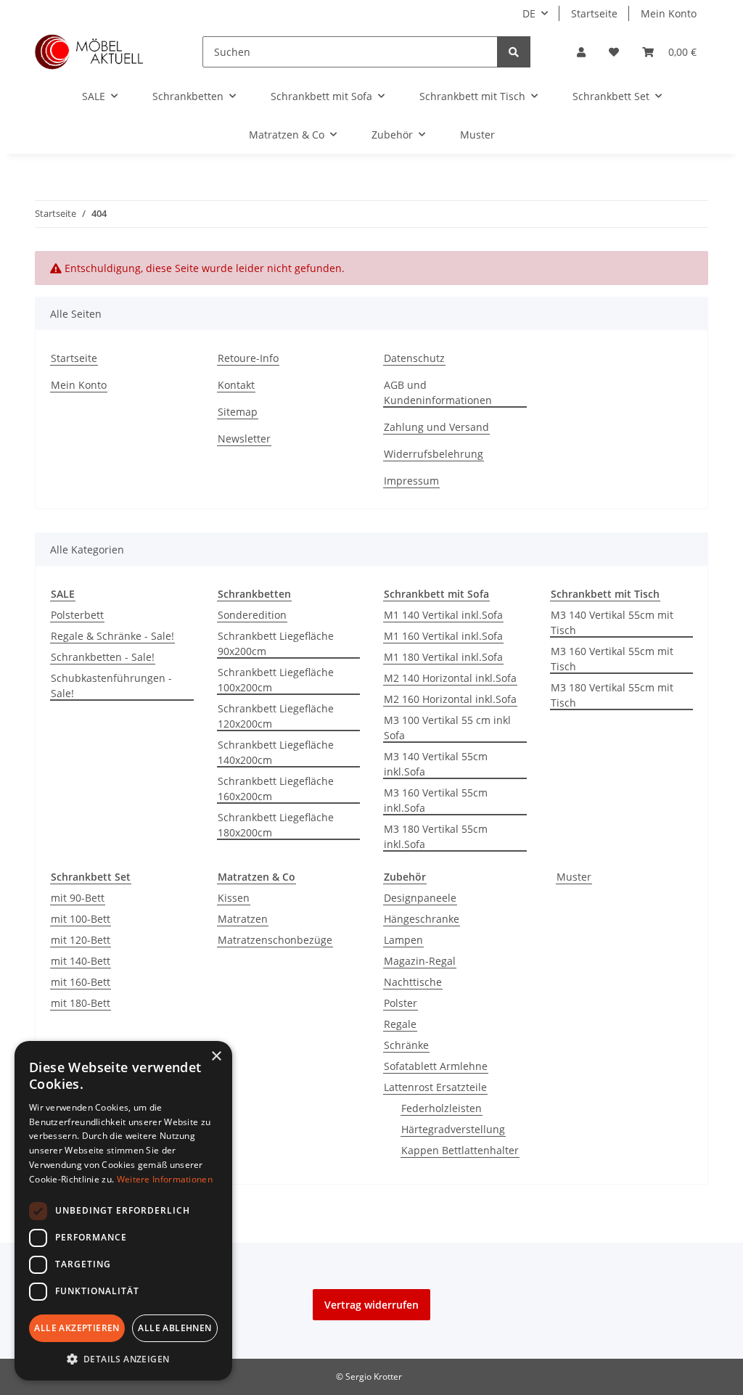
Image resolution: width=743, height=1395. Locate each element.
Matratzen (243, 919)
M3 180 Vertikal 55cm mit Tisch (612, 694)
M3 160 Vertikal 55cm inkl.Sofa (436, 800)
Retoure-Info (248, 358)
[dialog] (123, 1210)
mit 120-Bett (80, 940)
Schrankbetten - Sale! (103, 657)
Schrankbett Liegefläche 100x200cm (276, 679)
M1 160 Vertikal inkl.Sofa (443, 636)
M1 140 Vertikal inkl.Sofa (443, 615)
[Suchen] (513, 51)
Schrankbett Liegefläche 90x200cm (276, 643)
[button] (581, 52)
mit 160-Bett (80, 982)
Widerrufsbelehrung (433, 454)
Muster (574, 877)
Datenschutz (414, 358)
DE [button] (528, 13)
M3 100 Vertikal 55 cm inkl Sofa (447, 727)
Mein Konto (669, 13)
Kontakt (236, 385)
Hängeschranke (421, 919)
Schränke (406, 1045)
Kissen (234, 898)
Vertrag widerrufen (371, 1305)
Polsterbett (77, 615)
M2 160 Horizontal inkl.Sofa (450, 699)
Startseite (594, 13)
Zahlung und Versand (436, 427)
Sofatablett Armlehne (436, 1066)
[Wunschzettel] (614, 52)
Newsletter (244, 438)
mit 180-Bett (80, 1003)
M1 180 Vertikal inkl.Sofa (443, 657)
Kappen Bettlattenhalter (460, 1150)
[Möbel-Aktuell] (89, 52)
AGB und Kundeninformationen (438, 392)
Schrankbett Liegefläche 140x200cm (276, 752)
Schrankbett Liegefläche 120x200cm (276, 716)
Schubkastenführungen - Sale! (111, 685)
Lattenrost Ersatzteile (435, 1087)
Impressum (411, 480)
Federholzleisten (441, 1108)
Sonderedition (252, 615)
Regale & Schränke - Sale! (112, 636)
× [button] (215, 1056)
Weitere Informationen (165, 1179)
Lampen (403, 940)
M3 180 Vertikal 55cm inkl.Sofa (436, 836)
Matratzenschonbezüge (275, 940)
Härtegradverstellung (453, 1129)
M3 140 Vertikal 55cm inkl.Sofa (436, 763)
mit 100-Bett (80, 919)
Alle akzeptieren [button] (76, 1328)
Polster (400, 1003)
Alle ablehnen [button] (174, 1328)
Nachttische (413, 982)
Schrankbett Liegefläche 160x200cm (276, 788)
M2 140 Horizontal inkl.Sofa (450, 678)
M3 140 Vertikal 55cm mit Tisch (612, 622)
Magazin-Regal (420, 961)
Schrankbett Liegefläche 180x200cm (276, 824)
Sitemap (238, 412)
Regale (400, 1024)
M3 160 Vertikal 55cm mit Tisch (612, 658)
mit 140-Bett (80, 961)
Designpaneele (420, 898)
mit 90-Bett (77, 898)
